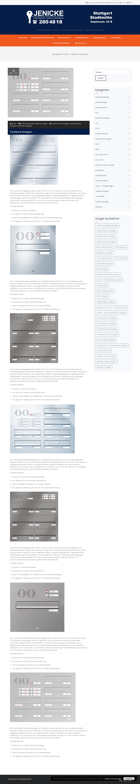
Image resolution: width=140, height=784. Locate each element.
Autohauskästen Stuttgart (106, 242)
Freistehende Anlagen (103, 139)
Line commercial (101, 154)
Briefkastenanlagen (61, 43)
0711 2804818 (126, 3)
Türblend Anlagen (41, 124)
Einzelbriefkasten (101, 134)
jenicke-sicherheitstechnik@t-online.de (103, 3)
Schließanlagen (99, 38)
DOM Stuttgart (102, 269)
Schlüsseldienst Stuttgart (106, 323)
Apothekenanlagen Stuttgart (107, 225)
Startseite (23, 38)
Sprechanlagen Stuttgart (106, 340)
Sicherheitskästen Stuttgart (107, 329)
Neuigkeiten (99, 170)
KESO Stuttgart (102, 296)
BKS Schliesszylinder (104, 247)
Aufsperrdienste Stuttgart (106, 231)
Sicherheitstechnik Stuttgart (107, 334)
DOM (97, 128)
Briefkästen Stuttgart (24, 126)
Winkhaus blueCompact (106, 356)
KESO (97, 149)
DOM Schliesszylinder (105, 264)
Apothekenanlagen (102, 97)
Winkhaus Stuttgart (104, 367)
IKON (97, 144)
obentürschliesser (103, 307)
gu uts (99, 280)
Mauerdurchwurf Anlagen (104, 165)
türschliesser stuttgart (119, 345)
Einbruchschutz (64, 38)
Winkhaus (98, 207)
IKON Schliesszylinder (114, 280)
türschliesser (101, 345)
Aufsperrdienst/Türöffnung (42, 38)
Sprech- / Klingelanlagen (104, 186)
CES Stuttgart (121, 258)
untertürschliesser (103, 351)
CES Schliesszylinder (104, 258)
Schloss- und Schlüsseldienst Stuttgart (111, 313)
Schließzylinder (81, 38)
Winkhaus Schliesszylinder (106, 362)
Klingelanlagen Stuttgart (105, 302)
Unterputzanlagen (102, 202)
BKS (96, 113)
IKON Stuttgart (102, 285)
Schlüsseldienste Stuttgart (106, 318)
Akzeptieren (129, 779)
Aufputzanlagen (101, 102)
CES (96, 123)
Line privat (99, 160)
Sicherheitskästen (102, 181)
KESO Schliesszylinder (105, 291)
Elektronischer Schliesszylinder (108, 274)
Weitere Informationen (113, 778)
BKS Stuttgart (121, 247)
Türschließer (116, 38)
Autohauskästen (101, 107)
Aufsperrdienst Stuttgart (60, 124)
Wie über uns (80, 43)
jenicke (14, 124)
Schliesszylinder (120, 307)
